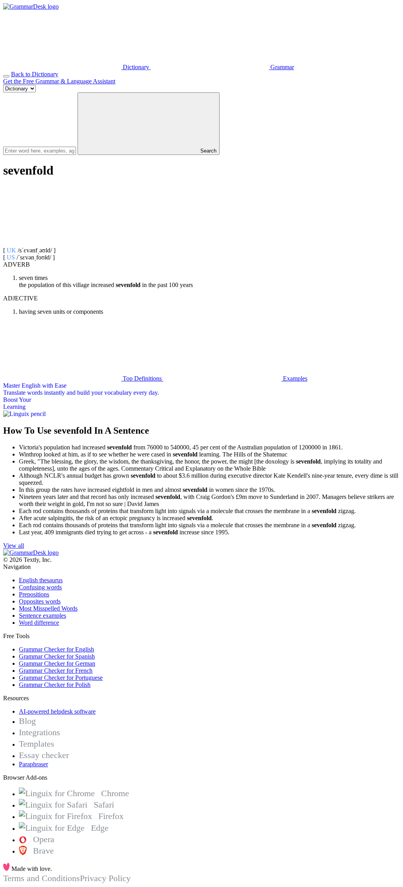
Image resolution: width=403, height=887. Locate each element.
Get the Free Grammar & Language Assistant (59, 81)
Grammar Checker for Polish (55, 684)
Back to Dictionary (34, 74)
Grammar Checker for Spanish (57, 656)
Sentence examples (42, 615)
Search (207, 151)
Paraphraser (33, 764)
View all (13, 545)
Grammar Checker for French (55, 670)
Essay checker (44, 755)
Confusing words (40, 587)
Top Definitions (142, 378)
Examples (294, 378)
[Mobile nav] (6, 76)
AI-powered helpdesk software (57, 711)
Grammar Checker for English (56, 649)
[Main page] (31, 6)
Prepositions (34, 594)
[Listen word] (62, 243)
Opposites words (40, 601)
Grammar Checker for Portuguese (61, 677)
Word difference (39, 622)
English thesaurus (41, 580)
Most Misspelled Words (48, 608)
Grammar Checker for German (57, 663)
